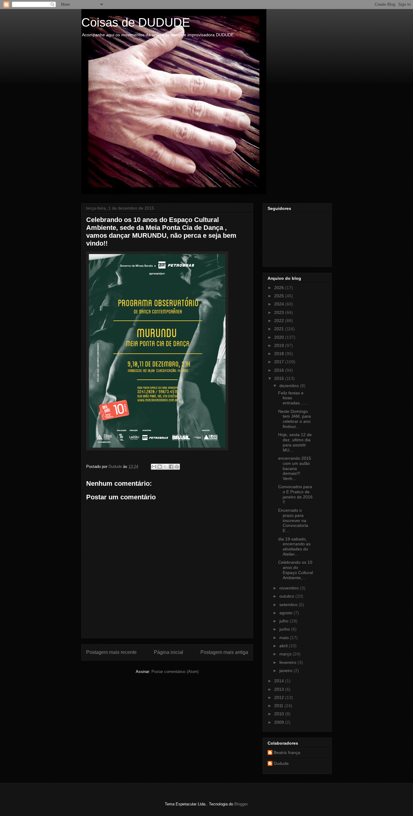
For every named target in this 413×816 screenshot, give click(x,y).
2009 (279, 722)
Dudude (281, 763)
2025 (279, 295)
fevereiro (288, 662)
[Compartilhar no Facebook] (171, 467)
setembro (289, 604)
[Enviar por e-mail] (154, 467)
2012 (279, 697)
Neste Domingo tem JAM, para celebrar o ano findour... (294, 419)
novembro (289, 588)
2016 (279, 370)
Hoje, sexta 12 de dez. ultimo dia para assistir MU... (295, 442)
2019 (279, 345)
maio (284, 637)
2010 (279, 713)
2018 (279, 353)
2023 (279, 312)
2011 (279, 705)
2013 (279, 689)
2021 (279, 328)
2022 (279, 320)
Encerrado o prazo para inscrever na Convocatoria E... (293, 520)
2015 (279, 378)
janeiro (286, 670)
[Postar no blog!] (160, 467)
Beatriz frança (287, 752)
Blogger (240, 804)
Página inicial (168, 652)
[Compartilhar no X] (165, 467)
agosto (286, 612)
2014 (279, 680)
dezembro (289, 385)
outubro (287, 596)
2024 (279, 304)
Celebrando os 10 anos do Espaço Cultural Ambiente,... (295, 570)
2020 (279, 337)
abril (284, 645)
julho (284, 621)
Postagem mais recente (111, 652)
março (286, 653)
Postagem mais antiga (224, 652)
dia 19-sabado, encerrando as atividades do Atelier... (294, 547)
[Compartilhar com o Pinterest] (177, 467)
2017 (279, 361)
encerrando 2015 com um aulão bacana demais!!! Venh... (294, 468)
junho (285, 629)
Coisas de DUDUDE (135, 22)
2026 (279, 287)
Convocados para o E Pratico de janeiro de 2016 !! (295, 494)
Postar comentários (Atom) (175, 671)
